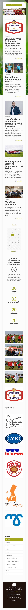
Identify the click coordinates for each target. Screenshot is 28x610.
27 (15, 245)
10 (12, 235)
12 (18, 235)
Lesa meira (19, 58)
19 (15, 240)
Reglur (7, 549)
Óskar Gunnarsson (12, 564)
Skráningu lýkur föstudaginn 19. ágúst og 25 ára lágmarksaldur (13, 42)
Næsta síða (13, 251)
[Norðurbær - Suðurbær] (14, 5)
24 (18, 242)
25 (9, 245)
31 (16, 248)
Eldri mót (8, 552)
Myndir (7, 571)
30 (14, 248)
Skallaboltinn (9, 555)
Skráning (8, 542)
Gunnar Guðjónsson (12, 558)
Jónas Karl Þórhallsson (13, 561)
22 (12, 242)
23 (15, 242)
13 (9, 237)
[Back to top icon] (14, 584)
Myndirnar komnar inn (10, 203)
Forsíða (8, 539)
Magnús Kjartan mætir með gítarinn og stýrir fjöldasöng (13, 122)
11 (15, 235)
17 (9, 240)
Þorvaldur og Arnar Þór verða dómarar (13, 79)
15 (15, 237)
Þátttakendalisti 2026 (11, 545)
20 (18, 240)
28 (18, 245)
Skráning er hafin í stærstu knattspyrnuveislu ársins (14, 165)
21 (9, 242)
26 (12, 245)
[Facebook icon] (14, 603)
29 (11, 248)
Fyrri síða (14, 225)
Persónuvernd (17, 591)
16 (18, 237)
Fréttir (7, 574)
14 (12, 237)
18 (12, 240)
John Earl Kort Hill (11, 567)
